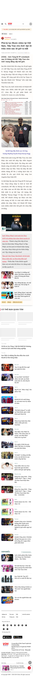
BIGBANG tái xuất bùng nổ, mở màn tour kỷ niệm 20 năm (23, 401)
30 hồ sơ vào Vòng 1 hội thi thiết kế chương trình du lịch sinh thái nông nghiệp (16, 347)
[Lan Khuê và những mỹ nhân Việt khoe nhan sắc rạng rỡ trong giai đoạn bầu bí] (7, 274)
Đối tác (3, 617)
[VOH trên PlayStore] (18, 637)
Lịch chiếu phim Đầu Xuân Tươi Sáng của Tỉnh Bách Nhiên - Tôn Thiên (23, 557)
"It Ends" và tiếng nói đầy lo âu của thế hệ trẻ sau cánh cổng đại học (23, 457)
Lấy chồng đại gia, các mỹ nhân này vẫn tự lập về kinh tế (23, 284)
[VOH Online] (10, 24)
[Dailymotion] (7, 629)
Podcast (16, 519)
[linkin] (18, 625)
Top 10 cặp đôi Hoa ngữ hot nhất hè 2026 (22, 368)
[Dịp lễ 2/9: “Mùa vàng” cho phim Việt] (7, 389)
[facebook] (4, 625)
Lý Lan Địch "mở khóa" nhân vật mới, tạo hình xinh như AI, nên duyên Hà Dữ (22, 380)
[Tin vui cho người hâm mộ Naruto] (7, 600)
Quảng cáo (4, 614)
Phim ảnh (17, 364)
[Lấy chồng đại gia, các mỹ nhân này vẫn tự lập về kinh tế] (7, 285)
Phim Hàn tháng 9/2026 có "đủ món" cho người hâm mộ (23, 589)
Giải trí (10, 34)
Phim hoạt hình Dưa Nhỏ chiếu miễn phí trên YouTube (22, 423)
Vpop (9, 302)
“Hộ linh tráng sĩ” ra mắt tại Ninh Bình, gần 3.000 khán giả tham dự (22, 412)
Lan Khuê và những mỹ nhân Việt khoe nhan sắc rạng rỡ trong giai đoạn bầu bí (22, 275)
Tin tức (5, 33)
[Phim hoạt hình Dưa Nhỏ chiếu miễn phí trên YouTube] (7, 421)
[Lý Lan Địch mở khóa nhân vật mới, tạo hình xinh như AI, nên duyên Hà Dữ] (7, 377)
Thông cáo (11, 617)
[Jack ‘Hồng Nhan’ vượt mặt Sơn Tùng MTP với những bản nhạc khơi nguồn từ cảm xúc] (7, 295)
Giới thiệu (3, 663)
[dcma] (26, 625)
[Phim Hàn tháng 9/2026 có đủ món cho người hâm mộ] (7, 589)
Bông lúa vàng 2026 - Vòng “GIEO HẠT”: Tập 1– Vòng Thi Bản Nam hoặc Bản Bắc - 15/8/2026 (23, 492)
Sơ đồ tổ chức (19, 663)
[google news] (22, 625)
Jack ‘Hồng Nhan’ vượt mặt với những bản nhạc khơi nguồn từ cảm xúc (16, 238)
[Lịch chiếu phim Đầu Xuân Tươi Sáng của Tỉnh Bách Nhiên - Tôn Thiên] (7, 557)
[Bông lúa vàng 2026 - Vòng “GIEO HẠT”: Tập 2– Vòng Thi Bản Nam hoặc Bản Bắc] (7, 476)
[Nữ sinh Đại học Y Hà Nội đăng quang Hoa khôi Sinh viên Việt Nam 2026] (7, 568)
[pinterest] (15, 625)
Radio (16, 499)
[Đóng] (31, 665)
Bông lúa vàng (18, 474)
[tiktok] (11, 625)
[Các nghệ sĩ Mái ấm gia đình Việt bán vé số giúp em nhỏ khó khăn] (7, 444)
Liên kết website (26, 614)
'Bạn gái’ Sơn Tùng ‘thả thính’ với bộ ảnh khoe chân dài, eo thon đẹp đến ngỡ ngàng (16, 258)
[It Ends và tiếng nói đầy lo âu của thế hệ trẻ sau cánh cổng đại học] (7, 455)
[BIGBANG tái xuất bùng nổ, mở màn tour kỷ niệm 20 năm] (7, 399)
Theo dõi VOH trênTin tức (23, 52)
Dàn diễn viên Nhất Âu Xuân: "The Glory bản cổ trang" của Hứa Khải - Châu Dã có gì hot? (22, 434)
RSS (17, 614)
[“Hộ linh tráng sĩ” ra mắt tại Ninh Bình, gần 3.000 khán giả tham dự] (7, 410)
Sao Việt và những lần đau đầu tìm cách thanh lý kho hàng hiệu (15, 356)
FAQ (17, 617)
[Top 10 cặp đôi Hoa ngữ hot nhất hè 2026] (7, 367)
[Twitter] (4, 629)
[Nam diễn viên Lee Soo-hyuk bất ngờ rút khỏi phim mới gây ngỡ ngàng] (7, 466)
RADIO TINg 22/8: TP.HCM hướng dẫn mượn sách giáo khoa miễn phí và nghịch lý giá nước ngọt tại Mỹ (23, 525)
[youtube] (7, 625)
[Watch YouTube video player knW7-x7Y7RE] (16, 222)
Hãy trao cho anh (18, 302)
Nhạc (16, 397)
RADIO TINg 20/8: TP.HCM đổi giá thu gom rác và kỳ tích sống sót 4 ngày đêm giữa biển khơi (23, 540)
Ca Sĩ (4, 302)
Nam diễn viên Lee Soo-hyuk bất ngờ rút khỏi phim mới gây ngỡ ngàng (22, 467)
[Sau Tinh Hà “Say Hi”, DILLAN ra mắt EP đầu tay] (7, 578)
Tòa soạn (11, 614)
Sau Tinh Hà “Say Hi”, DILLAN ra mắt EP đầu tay (23, 577)
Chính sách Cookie (5, 671)
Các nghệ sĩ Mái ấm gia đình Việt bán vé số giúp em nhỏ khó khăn (22, 446)
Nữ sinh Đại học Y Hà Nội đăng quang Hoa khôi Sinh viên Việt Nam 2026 (23, 567)
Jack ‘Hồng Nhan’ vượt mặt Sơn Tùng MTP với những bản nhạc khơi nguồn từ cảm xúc (23, 295)
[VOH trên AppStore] (7, 637)
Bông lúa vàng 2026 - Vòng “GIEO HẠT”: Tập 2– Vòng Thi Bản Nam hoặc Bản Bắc (23, 479)
